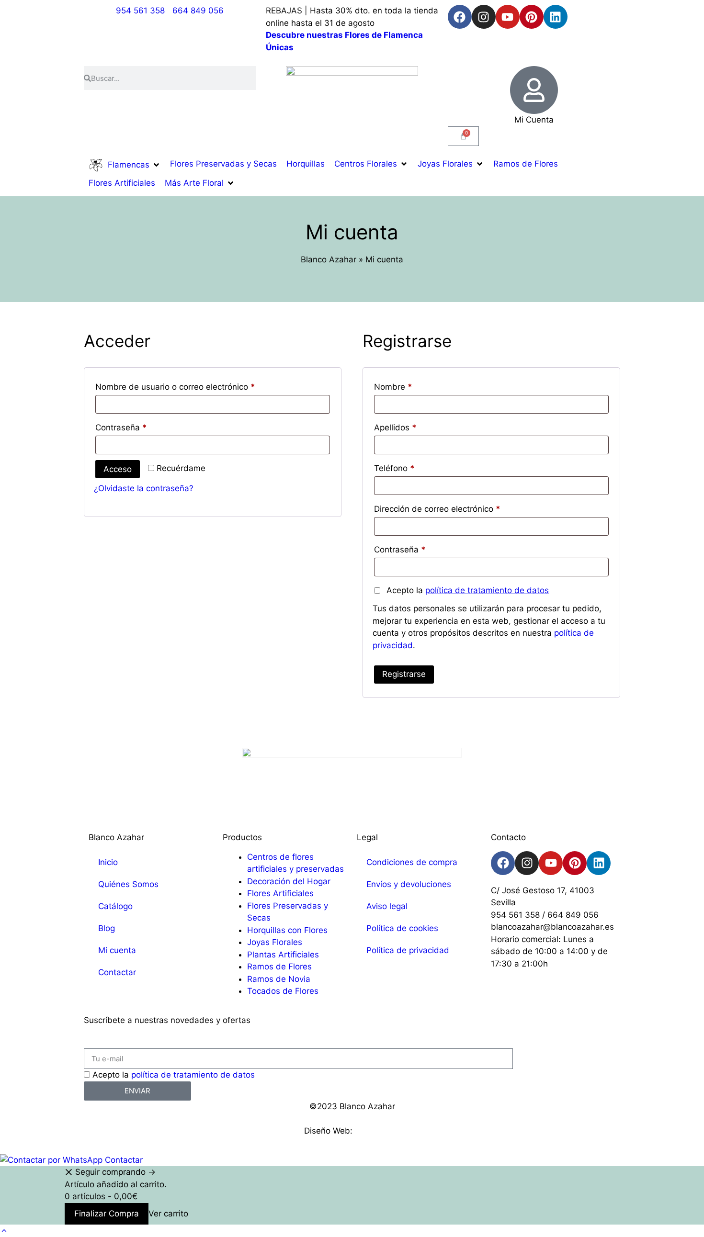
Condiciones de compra (411, 862)
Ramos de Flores (279, 966)
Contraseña (142, 425)
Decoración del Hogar (288, 881)
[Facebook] (460, 17)
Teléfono (394, 468)
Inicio (108, 862)
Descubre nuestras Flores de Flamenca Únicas (344, 41)
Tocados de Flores (282, 991)
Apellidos (395, 427)
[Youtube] (508, 17)
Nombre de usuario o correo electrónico (196, 385)
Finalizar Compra (106, 1213)
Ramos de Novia (278, 979)
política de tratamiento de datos (487, 590)
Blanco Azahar (328, 259)
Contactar (117, 972)
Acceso (117, 469)
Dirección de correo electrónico (458, 507)
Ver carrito (168, 1213)
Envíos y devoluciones (408, 884)
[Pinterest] (532, 17)
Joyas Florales (274, 942)
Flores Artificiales (280, 893)
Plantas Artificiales (283, 954)
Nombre (393, 387)
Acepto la (466, 590)
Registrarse (404, 674)
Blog (106, 928)
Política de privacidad (407, 950)
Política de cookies (402, 928)
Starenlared (377, 1131)
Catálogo (115, 906)
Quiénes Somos (128, 884)
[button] (124, 165)
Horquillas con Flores (287, 930)
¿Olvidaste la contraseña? (143, 488)
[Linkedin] (556, 17)
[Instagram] (484, 17)
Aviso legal (387, 906)
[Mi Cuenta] (534, 90)
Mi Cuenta (534, 119)
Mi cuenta (117, 950)
